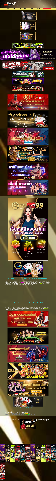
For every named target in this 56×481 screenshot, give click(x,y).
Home (8, 8)
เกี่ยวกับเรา (38, 8)
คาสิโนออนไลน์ (46, 308)
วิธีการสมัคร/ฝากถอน (23, 8)
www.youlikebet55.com (34, 442)
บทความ (32, 8)
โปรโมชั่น (14, 8)
